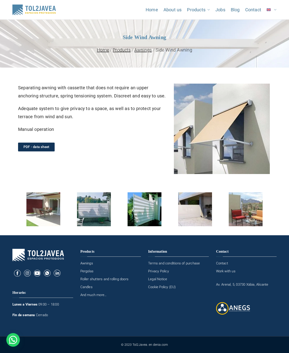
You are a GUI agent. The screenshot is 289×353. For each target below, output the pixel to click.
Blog (235, 9)
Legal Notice (157, 279)
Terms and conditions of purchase (174, 263)
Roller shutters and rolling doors (104, 279)
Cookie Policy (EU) (162, 287)
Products (196, 9)
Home (152, 9)
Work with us (225, 271)
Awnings (86, 263)
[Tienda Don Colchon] (17, 273)
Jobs (220, 9)
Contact (253, 9)
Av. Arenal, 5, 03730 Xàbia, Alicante (242, 284)
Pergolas (87, 271)
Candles (86, 287)
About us (172, 9)
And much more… (93, 295)
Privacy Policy (158, 271)
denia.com (160, 344)
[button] (207, 10)
